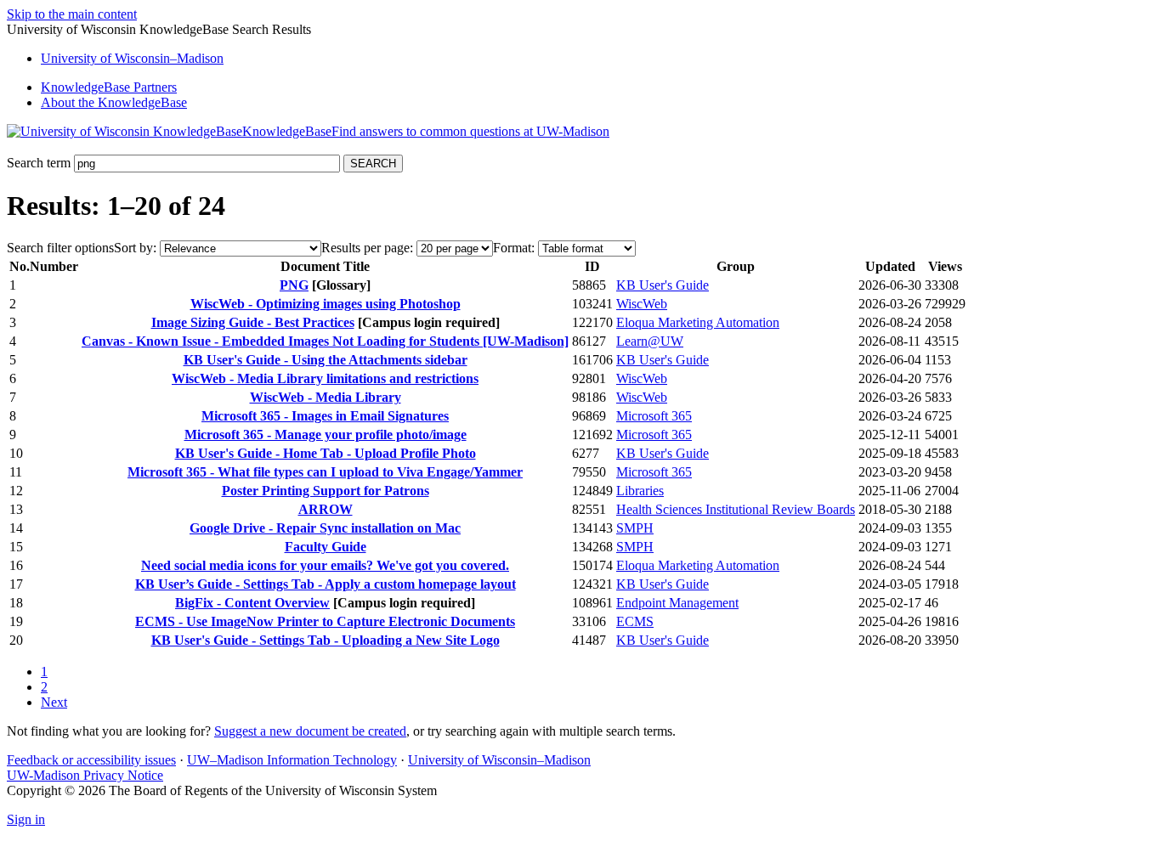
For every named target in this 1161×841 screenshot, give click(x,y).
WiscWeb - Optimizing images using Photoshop (325, 303)
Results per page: (367, 247)
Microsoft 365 (654, 416)
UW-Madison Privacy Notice (85, 775)
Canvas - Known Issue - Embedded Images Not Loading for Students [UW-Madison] (325, 341)
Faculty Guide (325, 546)
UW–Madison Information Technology (292, 760)
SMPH (635, 528)
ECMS (635, 621)
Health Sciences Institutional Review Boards (735, 509)
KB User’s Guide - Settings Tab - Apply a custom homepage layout (325, 584)
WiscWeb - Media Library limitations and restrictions (325, 378)
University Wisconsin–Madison (132, 58)
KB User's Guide (662, 285)
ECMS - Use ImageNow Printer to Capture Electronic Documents (325, 621)
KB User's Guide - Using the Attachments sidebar (325, 360)
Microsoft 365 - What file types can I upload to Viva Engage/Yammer (325, 472)
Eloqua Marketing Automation (697, 322)
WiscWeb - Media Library (325, 397)
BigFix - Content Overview (252, 602)
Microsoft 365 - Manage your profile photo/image (325, 434)
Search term (39, 162)
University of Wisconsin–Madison (499, 760)
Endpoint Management (677, 602)
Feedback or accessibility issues (91, 760)
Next (54, 702)
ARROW (325, 509)
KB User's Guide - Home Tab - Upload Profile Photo (325, 453)
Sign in (26, 819)
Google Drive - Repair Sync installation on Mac (325, 528)
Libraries (640, 490)
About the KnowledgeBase (114, 102)
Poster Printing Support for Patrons (325, 490)
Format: (514, 247)
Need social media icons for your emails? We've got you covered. (325, 565)
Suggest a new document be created (310, 731)
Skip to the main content (72, 14)
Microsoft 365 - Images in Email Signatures (325, 416)
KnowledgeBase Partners (109, 87)
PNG (294, 285)
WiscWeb (641, 303)
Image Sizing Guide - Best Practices (252, 322)
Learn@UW (649, 341)
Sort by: (135, 247)
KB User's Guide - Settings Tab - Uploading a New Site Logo (325, 640)
